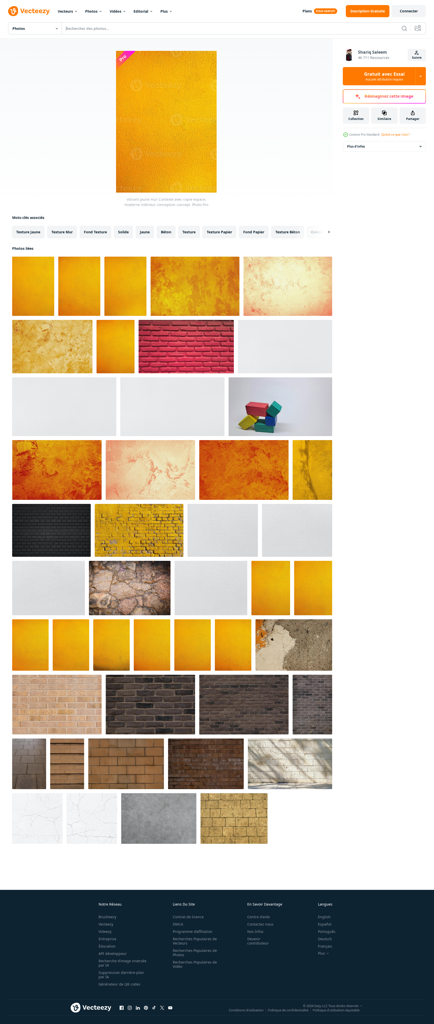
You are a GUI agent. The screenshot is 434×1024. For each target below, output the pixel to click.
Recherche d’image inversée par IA (122, 963)
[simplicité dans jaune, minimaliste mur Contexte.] (270, 588)
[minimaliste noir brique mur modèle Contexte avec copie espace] (51, 530)
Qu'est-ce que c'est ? (395, 134)
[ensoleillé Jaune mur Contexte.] (71, 645)
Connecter (409, 11)
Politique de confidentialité (288, 1010)
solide (123, 232)
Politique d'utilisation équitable (336, 1010)
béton (166, 232)
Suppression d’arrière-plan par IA (121, 974)
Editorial (141, 11)
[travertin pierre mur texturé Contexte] (290, 764)
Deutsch (325, 938)
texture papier (219, 232)
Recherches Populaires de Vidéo (195, 964)
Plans (307, 11)
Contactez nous (260, 924)
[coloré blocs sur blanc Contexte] (280, 406)
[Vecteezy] (29, 11)
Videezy (105, 931)
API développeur (113, 953)
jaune (145, 232)
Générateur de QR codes (119, 984)
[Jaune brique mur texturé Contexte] (139, 530)
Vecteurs (65, 11)
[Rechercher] (404, 28)
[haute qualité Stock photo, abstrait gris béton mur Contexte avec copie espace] (92, 818)
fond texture (95, 232)
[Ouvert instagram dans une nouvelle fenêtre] (130, 1008)
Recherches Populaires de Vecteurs (195, 941)
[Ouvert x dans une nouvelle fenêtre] (162, 1008)
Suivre (417, 57)
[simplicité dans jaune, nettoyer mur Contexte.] (233, 645)
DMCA (178, 924)
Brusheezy (107, 916)
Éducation (107, 946)
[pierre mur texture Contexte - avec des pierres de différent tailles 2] (130, 588)
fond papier (253, 232)
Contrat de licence (188, 916)
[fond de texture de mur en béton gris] (158, 818)
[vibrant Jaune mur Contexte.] (116, 346)
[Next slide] (324, 232)
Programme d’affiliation (192, 931)
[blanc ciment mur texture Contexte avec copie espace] (285, 346)
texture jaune (28, 232)
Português (326, 931)
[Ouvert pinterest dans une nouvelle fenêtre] (146, 1008)
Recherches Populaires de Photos (195, 952)
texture (189, 232)
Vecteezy (106, 924)
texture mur (62, 232)
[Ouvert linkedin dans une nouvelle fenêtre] (138, 1008)
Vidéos (115, 11)
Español (324, 924)
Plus (164, 11)
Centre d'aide (258, 916)
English (324, 916)
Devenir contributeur (258, 941)
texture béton (287, 232)
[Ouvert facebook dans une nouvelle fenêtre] (122, 1008)
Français (325, 946)
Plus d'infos (356, 146)
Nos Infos (255, 931)
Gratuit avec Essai (384, 76)
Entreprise (107, 938)
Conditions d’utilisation (246, 1010)
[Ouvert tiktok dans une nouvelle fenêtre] (154, 1008)
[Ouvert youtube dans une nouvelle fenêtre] (170, 1008)
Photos (91, 11)
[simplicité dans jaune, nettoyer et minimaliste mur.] (313, 588)
